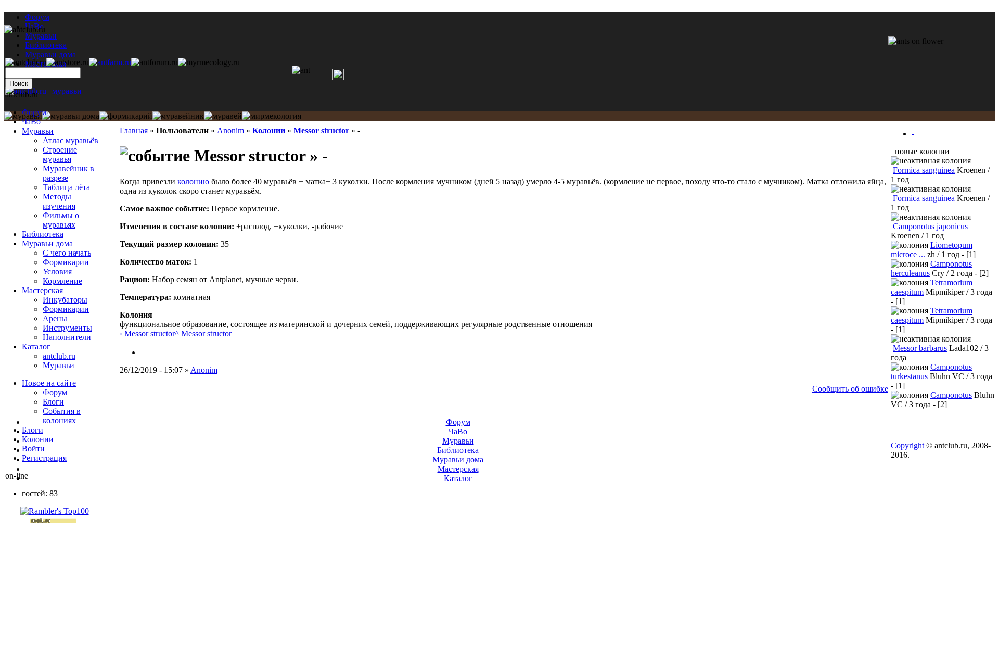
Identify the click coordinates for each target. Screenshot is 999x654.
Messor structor (321, 130)
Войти (33, 448)
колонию (193, 181)
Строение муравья (60, 154)
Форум (37, 16)
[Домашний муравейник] (110, 62)
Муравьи (38, 131)
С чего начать (67, 252)
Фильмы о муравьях (61, 220)
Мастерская (42, 290)
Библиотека (42, 234)
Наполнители (67, 337)
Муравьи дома (47, 243)
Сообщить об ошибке (850, 388)
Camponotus (951, 395)
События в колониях (62, 416)
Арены (55, 318)
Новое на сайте (49, 383)
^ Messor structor (203, 333)
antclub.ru (59, 355)
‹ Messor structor (147, 333)
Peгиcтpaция (44, 458)
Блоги (53, 401)
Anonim (230, 130)
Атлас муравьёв (70, 140)
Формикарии (66, 262)
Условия (57, 271)
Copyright (907, 445)
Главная (134, 130)
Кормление (62, 280)
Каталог (36, 346)
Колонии (268, 130)
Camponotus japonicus (930, 226)
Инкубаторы (65, 299)
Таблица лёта (66, 187)
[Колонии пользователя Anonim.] (144, 352)
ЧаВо (31, 121)
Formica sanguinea (924, 170)
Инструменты (67, 327)
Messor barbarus (920, 348)
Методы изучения (59, 201)
